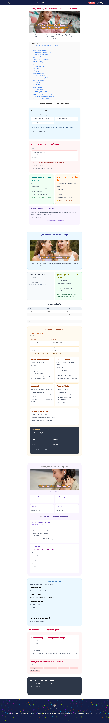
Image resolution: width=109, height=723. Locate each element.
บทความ (42, 2)
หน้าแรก (36, 2)
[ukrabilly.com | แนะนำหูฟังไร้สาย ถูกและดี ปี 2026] (19, 2)
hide (36, 43)
